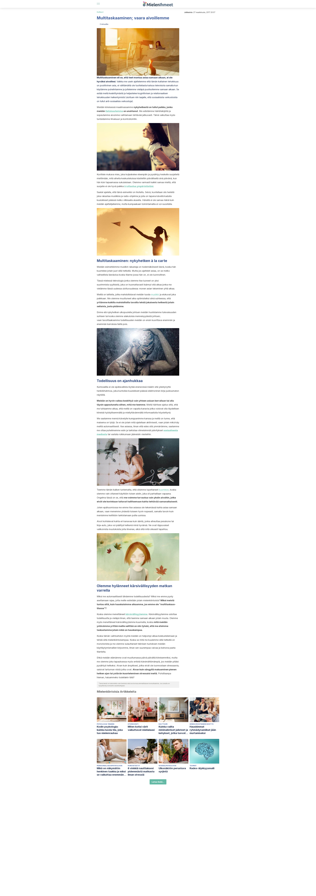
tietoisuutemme (114, 111)
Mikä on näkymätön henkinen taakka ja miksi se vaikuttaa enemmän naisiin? (111, 771)
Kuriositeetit (134, 766)
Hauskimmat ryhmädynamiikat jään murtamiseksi (203, 730)
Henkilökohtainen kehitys (201, 724)
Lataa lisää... (158, 782)
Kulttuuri (100, 12)
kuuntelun (164, 489)
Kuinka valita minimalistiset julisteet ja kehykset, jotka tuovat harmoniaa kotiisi (173, 730)
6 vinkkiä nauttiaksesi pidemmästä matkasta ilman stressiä (141, 771)
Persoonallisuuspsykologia (109, 766)
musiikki (155, 294)
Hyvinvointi (133, 724)
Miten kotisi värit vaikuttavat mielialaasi (141, 728)
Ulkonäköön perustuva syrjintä (172, 770)
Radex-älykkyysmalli (202, 768)
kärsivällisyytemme (136, 614)
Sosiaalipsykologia (167, 766)
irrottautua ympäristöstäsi (138, 186)
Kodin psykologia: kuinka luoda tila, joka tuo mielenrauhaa (110, 730)
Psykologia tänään (105, 724)
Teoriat (193, 766)
